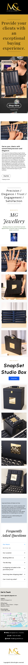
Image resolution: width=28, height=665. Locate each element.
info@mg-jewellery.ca (17, 638)
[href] (14, 620)
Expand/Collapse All (6, 540)
